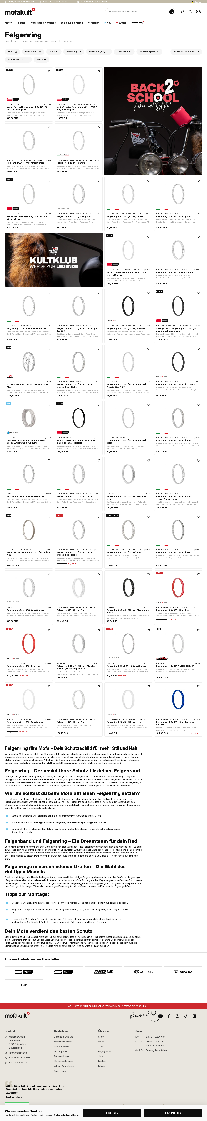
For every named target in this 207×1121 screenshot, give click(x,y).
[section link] (138, 23)
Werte (101, 1041)
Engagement (104, 1051)
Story (101, 1036)
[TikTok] (186, 1016)
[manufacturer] (24, 972)
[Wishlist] (190, 11)
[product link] (29, 94)
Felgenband (121, 805)
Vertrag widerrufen (63, 1061)
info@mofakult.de (18, 1052)
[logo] (20, 11)
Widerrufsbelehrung (64, 1066)
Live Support (60, 1051)
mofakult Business (63, 1041)
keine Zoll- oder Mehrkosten (57, 2)
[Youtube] (160, 1016)
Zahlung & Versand (63, 1036)
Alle (24, 985)
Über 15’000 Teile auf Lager (93, 2)
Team (101, 1046)
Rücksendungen (62, 1056)
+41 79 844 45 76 (18, 1062)
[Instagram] (177, 1016)
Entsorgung (60, 1071)
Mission (102, 1066)
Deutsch (198, 2)
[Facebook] (169, 1016)
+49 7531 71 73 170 (19, 1057)
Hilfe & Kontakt (61, 1046)
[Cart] (198, 11)
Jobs (101, 1056)
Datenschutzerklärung (66, 1115)
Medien (102, 1061)
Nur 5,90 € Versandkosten (21, 2)
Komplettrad (48, 763)
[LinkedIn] (194, 1016)
